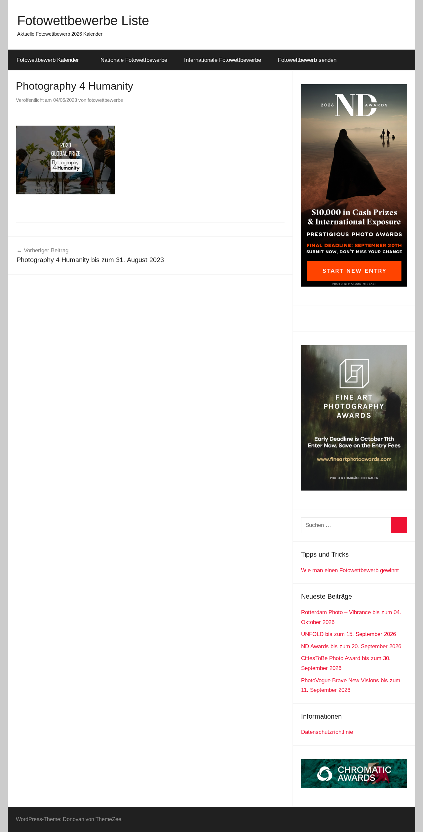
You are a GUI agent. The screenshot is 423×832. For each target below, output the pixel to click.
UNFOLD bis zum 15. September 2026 (348, 634)
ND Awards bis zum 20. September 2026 (351, 646)
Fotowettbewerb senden (307, 60)
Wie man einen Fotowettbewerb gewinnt (350, 570)
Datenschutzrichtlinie (327, 732)
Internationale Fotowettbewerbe (222, 60)
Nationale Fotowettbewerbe (133, 60)
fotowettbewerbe (105, 100)
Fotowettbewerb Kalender (48, 60)
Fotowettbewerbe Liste (83, 20)
